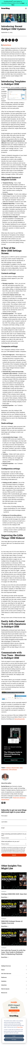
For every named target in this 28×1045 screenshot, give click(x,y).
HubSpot (8, 767)
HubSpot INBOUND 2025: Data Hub (14, 894)
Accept (14, 1036)
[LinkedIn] (5, 803)
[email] (16, 40)
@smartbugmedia (20, 719)
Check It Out (14, 760)
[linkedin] (6, 40)
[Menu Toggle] (26, 8)
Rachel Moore (7, 45)
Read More (4, 897)
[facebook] (2, 40)
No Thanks (14, 1039)
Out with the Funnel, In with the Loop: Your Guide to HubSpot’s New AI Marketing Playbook (13, 952)
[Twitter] (2, 803)
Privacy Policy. (20, 1027)
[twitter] (9, 40)
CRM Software (13, 769)
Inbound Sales (15, 767)
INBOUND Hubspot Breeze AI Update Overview (12, 922)
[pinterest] (13, 40)
